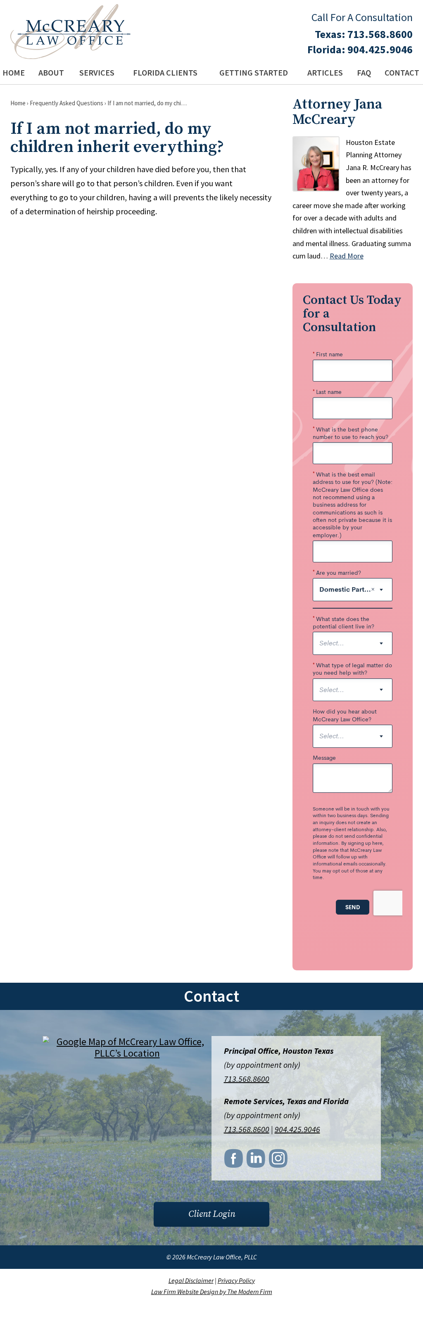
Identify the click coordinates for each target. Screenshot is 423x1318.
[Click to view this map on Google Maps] (127, 1053)
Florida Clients (165, 72)
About (51, 72)
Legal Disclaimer (191, 1280)
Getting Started (253, 72)
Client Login (211, 1214)
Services (96, 72)
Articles (325, 72)
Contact (402, 72)
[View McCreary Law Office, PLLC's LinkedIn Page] (256, 1161)
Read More (347, 256)
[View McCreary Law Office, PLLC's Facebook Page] (234, 1161)
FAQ (364, 72)
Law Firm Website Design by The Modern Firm (211, 1291)
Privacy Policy (236, 1280)
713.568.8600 (380, 34)
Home (13, 72)
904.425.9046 (380, 49)
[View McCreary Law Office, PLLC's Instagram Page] (279, 1161)
